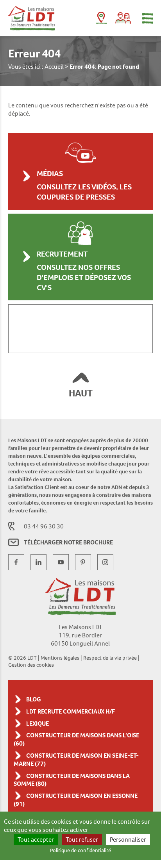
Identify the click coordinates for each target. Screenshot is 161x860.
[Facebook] (16, 562)
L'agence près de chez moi (101, 19)
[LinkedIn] (38, 562)
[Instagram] (105, 562)
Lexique (37, 723)
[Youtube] (61, 562)
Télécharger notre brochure (68, 542)
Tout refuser (82, 839)
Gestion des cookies (31, 664)
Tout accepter (36, 839)
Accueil (54, 66)
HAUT (81, 393)
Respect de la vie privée (110, 657)
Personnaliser (128, 839)
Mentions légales (60, 657)
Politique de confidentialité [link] (80, 850)
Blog (33, 699)
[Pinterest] (83, 562)
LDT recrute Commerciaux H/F (70, 711)
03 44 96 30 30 (44, 526)
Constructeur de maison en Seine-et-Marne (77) (76, 759)
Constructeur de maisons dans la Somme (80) (72, 780)
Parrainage (123, 18)
